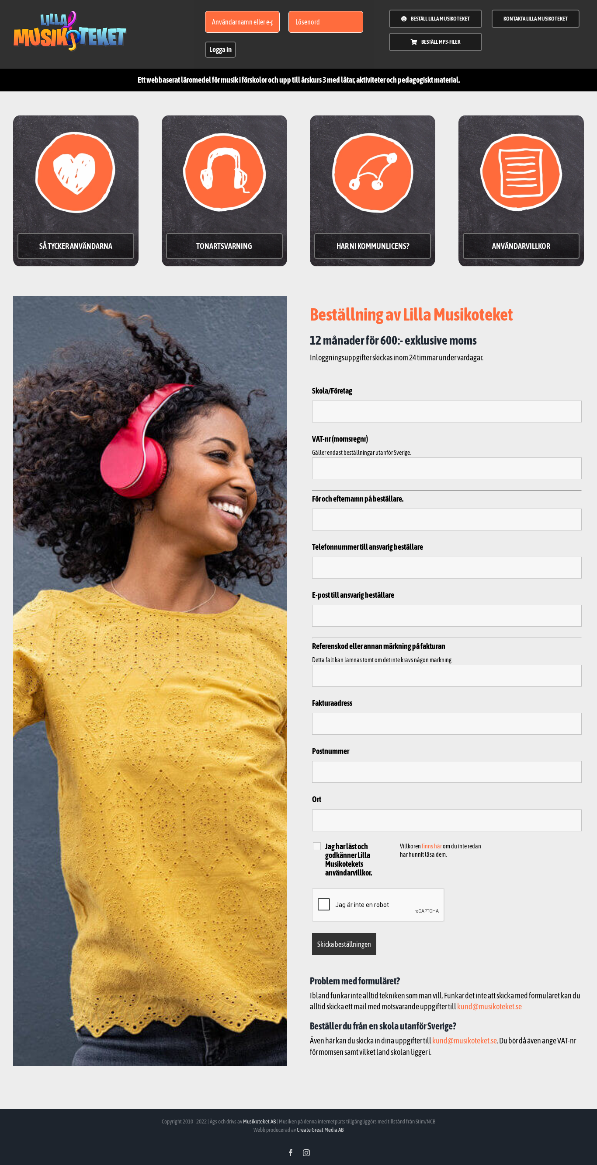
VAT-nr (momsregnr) (340, 438)
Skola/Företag (332, 390)
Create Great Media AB (320, 1130)
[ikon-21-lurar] (224, 123)
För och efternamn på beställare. (357, 498)
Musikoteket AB (259, 1121)
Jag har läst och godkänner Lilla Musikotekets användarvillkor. (348, 859)
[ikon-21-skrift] (70, 14)
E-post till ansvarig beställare (353, 595)
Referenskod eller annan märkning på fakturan (378, 646)
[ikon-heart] (75, 123)
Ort (316, 799)
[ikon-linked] (372, 123)
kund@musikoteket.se (489, 1006)
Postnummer (330, 751)
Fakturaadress (332, 703)
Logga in (220, 49)
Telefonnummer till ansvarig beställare (367, 546)
